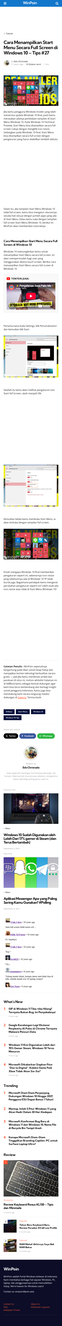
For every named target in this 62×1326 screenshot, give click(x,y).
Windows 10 (38, 712)
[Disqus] (31, 953)
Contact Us (9, 1304)
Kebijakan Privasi (12, 1310)
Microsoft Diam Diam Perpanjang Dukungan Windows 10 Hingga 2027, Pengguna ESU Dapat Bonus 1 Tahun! (31, 1096)
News (7, 828)
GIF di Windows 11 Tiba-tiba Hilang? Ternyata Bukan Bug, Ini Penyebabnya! (32, 1010)
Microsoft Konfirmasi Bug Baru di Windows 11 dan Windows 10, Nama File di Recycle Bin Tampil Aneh (32, 1125)
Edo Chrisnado (21, 61)
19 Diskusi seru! (33, 64)
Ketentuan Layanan (40, 1307)
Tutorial (9, 33)
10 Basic (9, 712)
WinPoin (30, 3)
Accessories (8, 1200)
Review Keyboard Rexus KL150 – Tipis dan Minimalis (28, 1206)
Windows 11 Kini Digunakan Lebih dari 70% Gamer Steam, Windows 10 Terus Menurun (32, 1048)
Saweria (22, 697)
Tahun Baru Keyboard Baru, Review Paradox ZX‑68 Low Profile (38, 1226)
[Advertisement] (31, 17)
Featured (23, 1221)
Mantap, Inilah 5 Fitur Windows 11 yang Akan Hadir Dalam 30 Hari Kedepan (32, 1110)
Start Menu (22, 712)
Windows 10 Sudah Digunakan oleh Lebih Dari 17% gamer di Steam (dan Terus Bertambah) (30, 839)
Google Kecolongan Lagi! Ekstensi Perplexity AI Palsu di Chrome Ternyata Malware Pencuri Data (33, 1028)
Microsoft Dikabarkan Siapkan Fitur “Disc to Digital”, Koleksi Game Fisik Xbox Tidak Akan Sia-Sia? (31, 1068)
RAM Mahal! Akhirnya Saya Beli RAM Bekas (36, 1246)
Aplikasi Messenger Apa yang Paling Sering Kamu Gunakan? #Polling (30, 900)
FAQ (5, 1307)
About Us (35, 1304)
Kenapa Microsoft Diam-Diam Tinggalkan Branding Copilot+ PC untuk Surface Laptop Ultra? (33, 1141)
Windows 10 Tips (12, 718)
